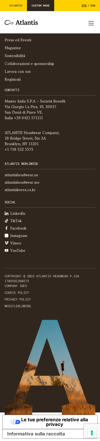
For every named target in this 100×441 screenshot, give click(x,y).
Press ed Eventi (18, 40)
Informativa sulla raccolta (36, 434)
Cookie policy (17, 293)
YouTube (17, 250)
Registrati (13, 79)
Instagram (18, 235)
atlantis (15, 5)
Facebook (18, 228)
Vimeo (15, 243)
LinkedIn (17, 213)
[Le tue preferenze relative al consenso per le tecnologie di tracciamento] (91, 432)
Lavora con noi (17, 71)
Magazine (13, 48)
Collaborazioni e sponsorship (29, 63)
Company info (16, 286)
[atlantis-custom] (21, 22)
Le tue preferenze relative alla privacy (54, 422)
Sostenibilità (15, 55)
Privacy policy (18, 299)
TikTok (16, 221)
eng (92, 5)
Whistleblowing (18, 306)
